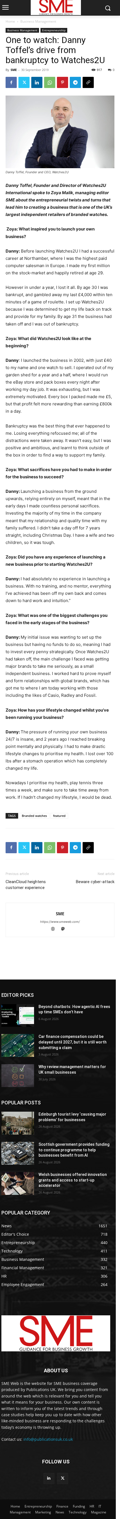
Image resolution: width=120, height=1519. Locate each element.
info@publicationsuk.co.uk (48, 1439)
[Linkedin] (36, 82)
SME (14, 70)
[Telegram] (75, 82)
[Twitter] (24, 82)
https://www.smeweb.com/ (60, 922)
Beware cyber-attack (95, 881)
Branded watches (34, 816)
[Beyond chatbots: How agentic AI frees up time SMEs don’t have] (17, 1015)
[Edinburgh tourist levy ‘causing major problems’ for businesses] (17, 1123)
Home (10, 21)
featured (59, 816)
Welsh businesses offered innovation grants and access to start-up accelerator (73, 1180)
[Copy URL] (88, 82)
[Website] (56, 929)
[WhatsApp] (49, 82)
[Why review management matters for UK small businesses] (17, 1075)
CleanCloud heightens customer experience (26, 884)
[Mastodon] (65, 929)
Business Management (38, 21)
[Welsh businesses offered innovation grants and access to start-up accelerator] (17, 1183)
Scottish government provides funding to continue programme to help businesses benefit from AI (74, 1149)
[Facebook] (11, 82)
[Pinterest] (62, 82)
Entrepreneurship (54, 30)
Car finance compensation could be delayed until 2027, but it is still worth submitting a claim (73, 1042)
